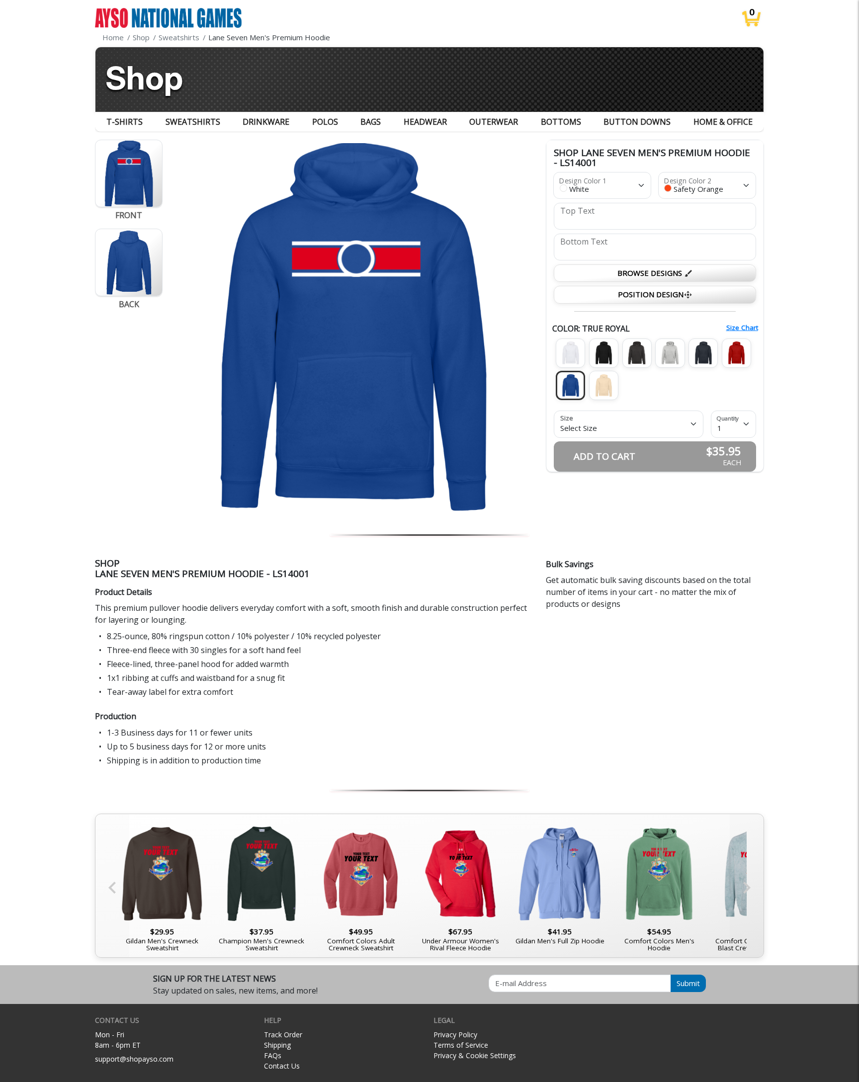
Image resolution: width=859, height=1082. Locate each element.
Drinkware (266, 121)
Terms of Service (460, 1045)
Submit (688, 983)
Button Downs (637, 121)
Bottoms (561, 121)
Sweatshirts (193, 121)
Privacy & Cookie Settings (474, 1055)
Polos (325, 121)
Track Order (283, 1034)
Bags (370, 121)
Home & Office (723, 121)
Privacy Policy (455, 1034)
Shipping (277, 1045)
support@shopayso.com (134, 1059)
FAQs (272, 1055)
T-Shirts (124, 121)
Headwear (425, 121)
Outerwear (493, 121)
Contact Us (282, 1066)
